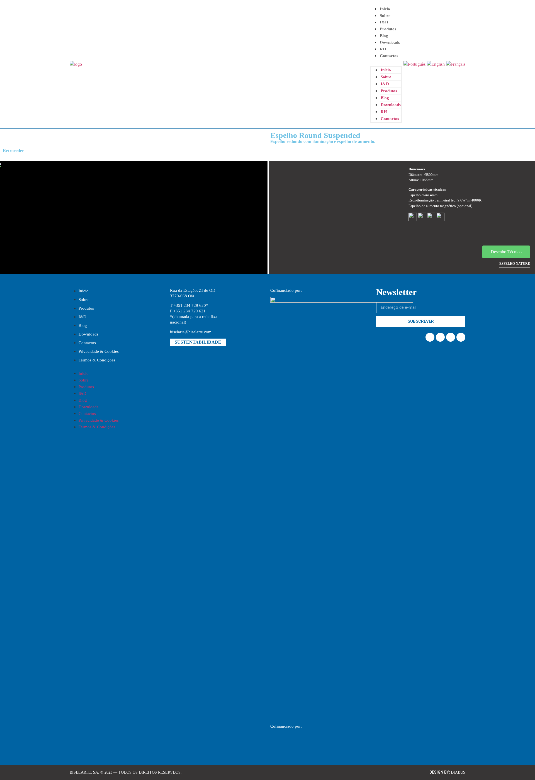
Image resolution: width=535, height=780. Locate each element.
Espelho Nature (514, 264)
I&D (82, 317)
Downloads (390, 42)
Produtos (388, 29)
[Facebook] (429, 337)
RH (383, 49)
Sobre (385, 15)
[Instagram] (450, 337)
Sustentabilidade (198, 342)
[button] (386, 62)
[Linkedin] (440, 337)
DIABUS (458, 772)
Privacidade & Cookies (99, 351)
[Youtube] (460, 337)
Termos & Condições (97, 360)
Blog (384, 35)
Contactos (389, 56)
